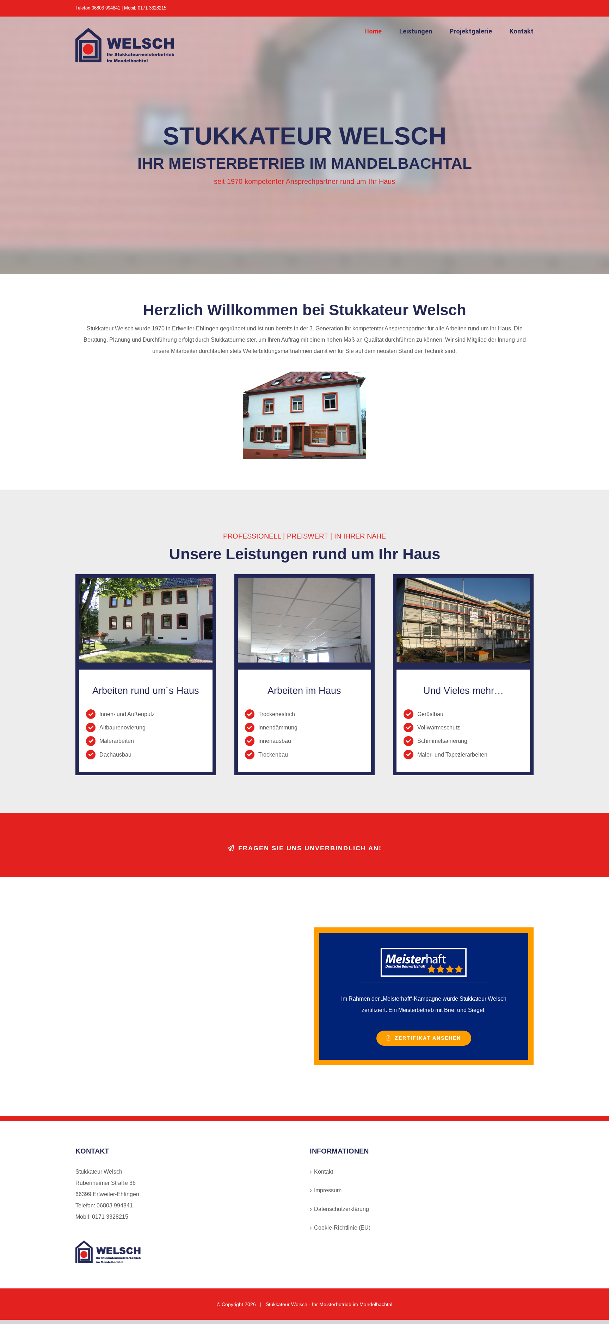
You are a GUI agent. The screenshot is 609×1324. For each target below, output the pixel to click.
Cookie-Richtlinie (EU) (342, 1228)
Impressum (328, 1190)
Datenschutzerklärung (341, 1209)
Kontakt (323, 1172)
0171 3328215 (110, 1217)
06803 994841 (115, 1205)
